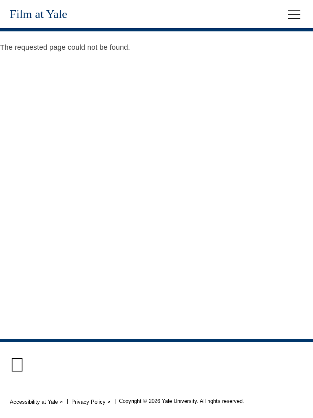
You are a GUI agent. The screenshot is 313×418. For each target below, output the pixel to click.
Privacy (91, 402)
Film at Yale (38, 14)
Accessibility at (37, 402)
